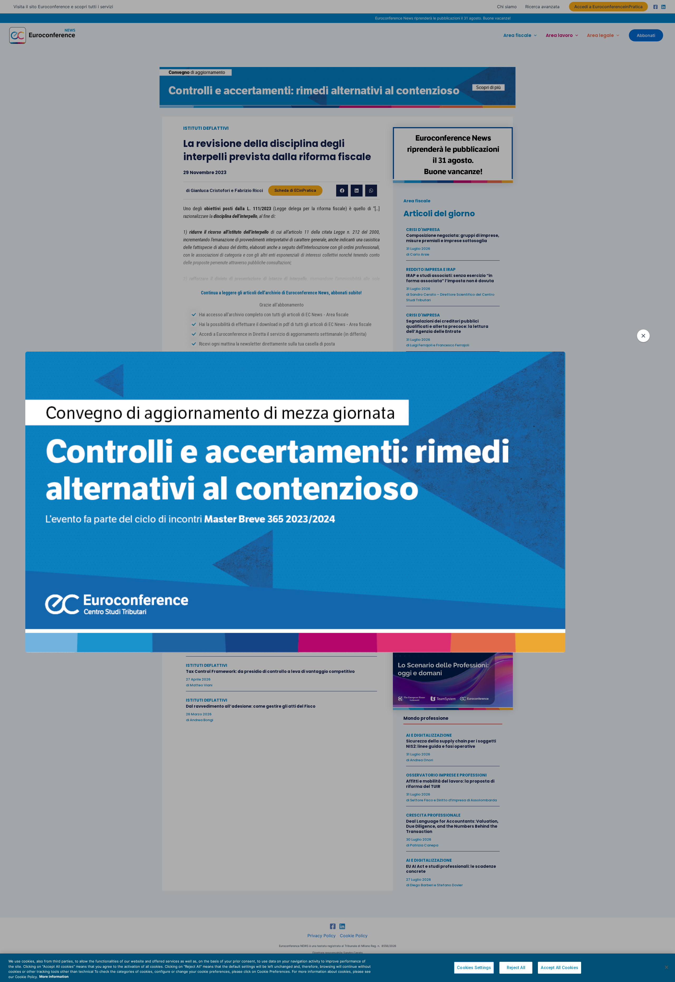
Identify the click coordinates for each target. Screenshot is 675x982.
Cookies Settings (474, 967)
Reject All (516, 967)
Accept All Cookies (559, 967)
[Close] (666, 967)
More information (54, 976)
